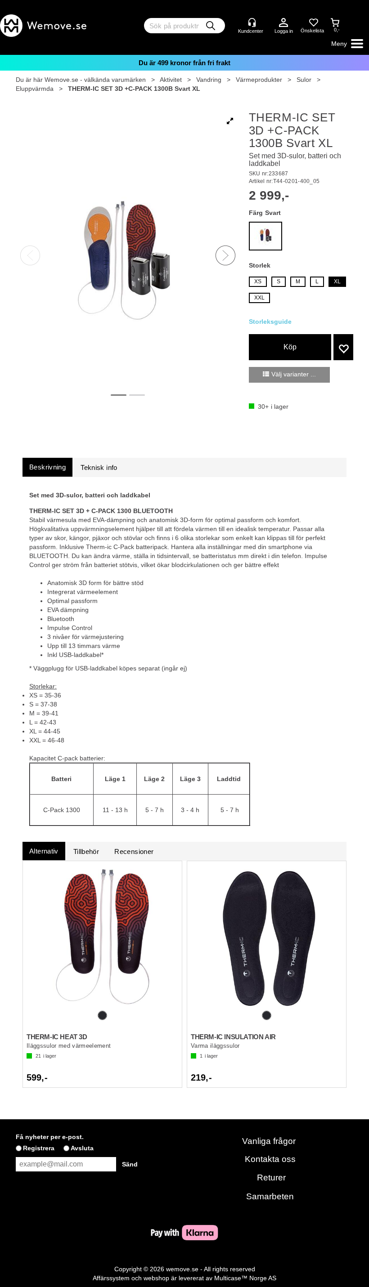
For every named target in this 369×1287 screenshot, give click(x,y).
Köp (290, 347)
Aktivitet (171, 79)
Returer (271, 1177)
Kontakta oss (270, 1159)
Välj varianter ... (293, 374)
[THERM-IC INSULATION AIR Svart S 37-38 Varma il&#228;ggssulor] (266, 937)
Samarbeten (270, 1196)
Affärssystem (111, 1278)
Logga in (283, 23)
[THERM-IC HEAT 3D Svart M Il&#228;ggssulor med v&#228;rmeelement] (102, 937)
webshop (156, 1278)
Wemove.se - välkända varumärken (95, 79)
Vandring (208, 79)
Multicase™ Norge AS (245, 1278)
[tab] (47, 467)
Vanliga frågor (269, 1141)
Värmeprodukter (259, 79)
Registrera (38, 1148)
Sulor (304, 79)
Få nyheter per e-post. (50, 1136)
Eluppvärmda (35, 88)
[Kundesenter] (252, 22)
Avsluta (82, 1148)
